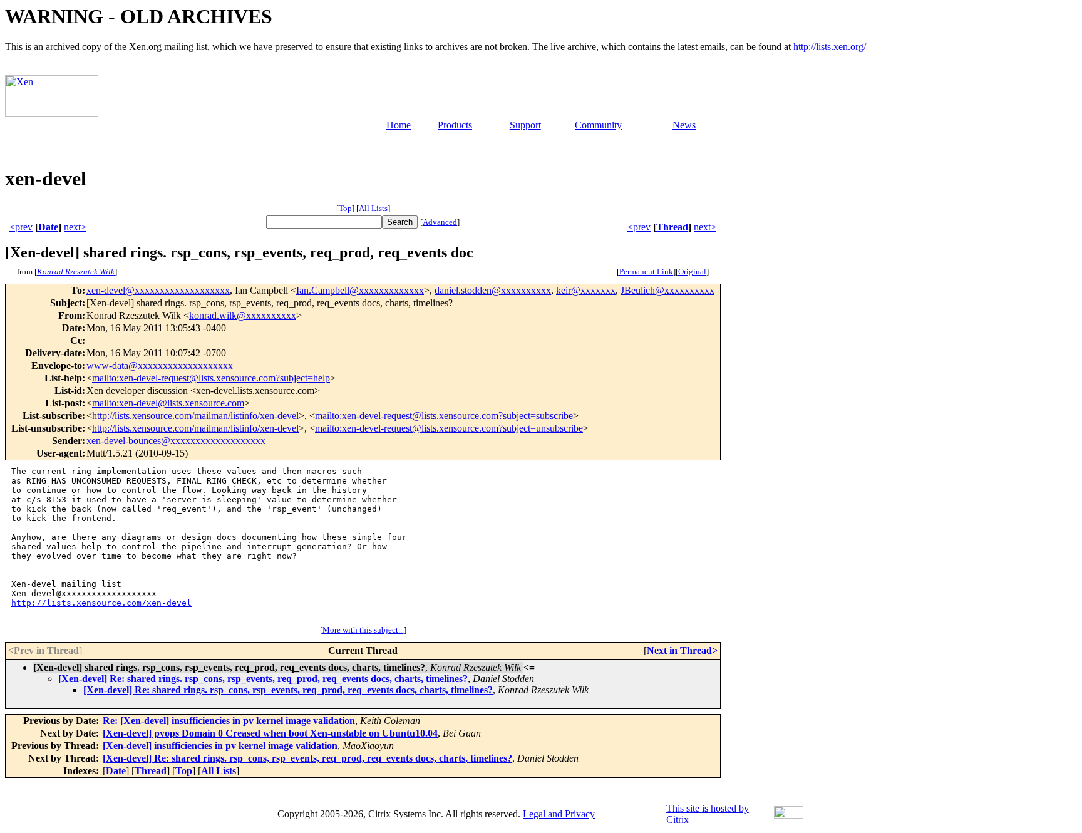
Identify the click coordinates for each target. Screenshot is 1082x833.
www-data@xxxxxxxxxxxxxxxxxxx (159, 365)
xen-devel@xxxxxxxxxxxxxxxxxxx (158, 290)
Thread (672, 227)
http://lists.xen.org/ (829, 46)
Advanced (440, 222)
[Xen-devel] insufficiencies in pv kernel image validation (220, 745)
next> (75, 227)
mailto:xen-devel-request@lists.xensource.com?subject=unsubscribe (449, 428)
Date (48, 227)
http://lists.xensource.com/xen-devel (101, 603)
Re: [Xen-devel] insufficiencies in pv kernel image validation (229, 720)
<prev (21, 227)
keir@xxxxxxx (586, 290)
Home (398, 125)
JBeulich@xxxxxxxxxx (667, 290)
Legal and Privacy (559, 814)
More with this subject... (363, 629)
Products (455, 125)
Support (525, 125)
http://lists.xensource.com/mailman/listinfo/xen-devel (195, 415)
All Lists (373, 208)
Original (692, 271)
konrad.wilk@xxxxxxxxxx (242, 315)
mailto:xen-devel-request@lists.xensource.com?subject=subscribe (444, 415)
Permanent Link (646, 271)
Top (345, 208)
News (684, 125)
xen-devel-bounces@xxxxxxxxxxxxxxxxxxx (175, 440)
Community (598, 125)
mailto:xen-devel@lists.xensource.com (168, 403)
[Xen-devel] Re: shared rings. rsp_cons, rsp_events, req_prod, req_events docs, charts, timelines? (263, 678)
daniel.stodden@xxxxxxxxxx (493, 290)
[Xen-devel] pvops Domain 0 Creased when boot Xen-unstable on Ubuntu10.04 (270, 733)
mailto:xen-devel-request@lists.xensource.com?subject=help (211, 378)
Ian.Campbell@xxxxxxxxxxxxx (360, 290)
